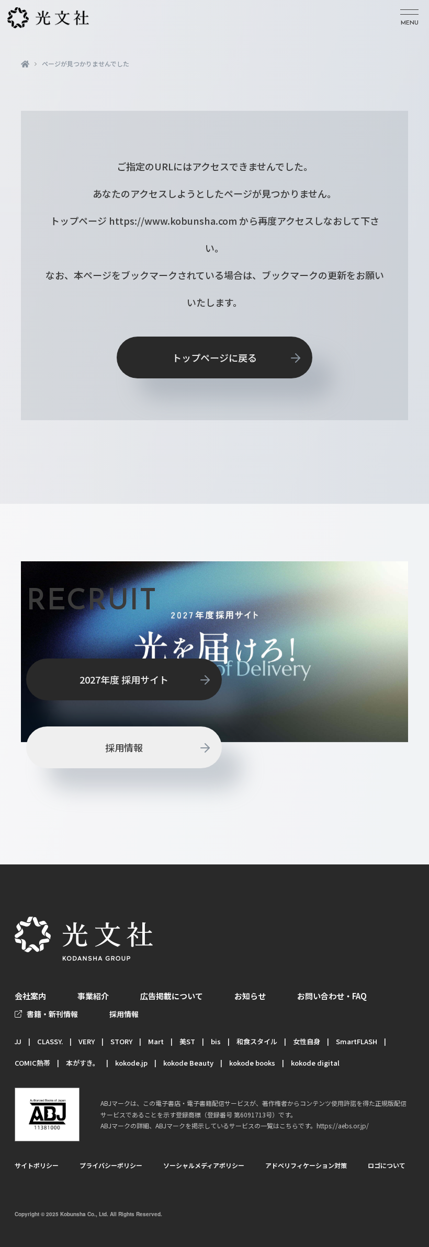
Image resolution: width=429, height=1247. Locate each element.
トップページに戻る (214, 357)
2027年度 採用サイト (124, 679)
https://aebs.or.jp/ (343, 1125)
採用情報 (124, 747)
